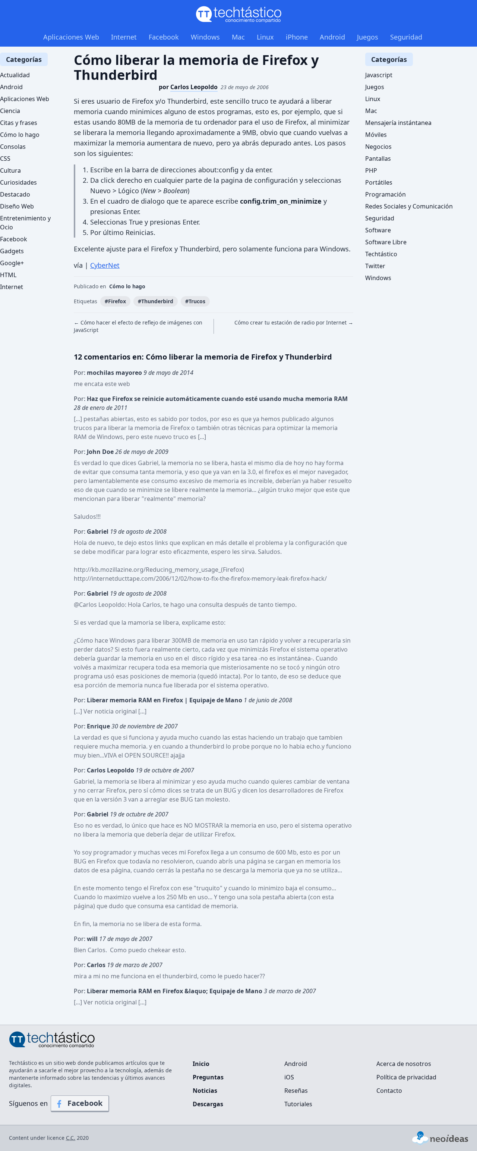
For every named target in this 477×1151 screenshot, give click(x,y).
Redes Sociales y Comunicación (409, 206)
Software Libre (386, 242)
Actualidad (15, 75)
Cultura (10, 170)
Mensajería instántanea (398, 123)
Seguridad (406, 36)
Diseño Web (17, 206)
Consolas (13, 146)
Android (332, 36)
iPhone (297, 36)
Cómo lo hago (127, 286)
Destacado (15, 194)
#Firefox (115, 301)
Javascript (378, 75)
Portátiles (378, 182)
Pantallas (378, 158)
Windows (205, 36)
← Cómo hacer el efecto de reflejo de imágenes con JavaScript (138, 326)
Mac (238, 36)
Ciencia (10, 111)
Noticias (205, 1090)
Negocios (378, 146)
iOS (289, 1077)
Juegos (367, 36)
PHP (371, 170)
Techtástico (381, 254)
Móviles (376, 135)
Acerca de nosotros (403, 1064)
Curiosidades (18, 182)
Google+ (12, 263)
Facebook (164, 36)
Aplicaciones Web (71, 36)
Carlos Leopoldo (102, 604)
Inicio (201, 1064)
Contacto (389, 1090)
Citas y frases (18, 123)
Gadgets (12, 251)
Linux (265, 36)
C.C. (70, 1137)
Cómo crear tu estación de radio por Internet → (293, 322)
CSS (5, 158)
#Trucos (195, 301)
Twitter (375, 266)
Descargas (208, 1104)
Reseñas (296, 1090)
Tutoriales (298, 1104)
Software (378, 230)
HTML (8, 275)
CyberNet (105, 265)
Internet (124, 36)
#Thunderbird (155, 301)
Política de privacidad (406, 1077)
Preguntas (208, 1077)
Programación (385, 194)
